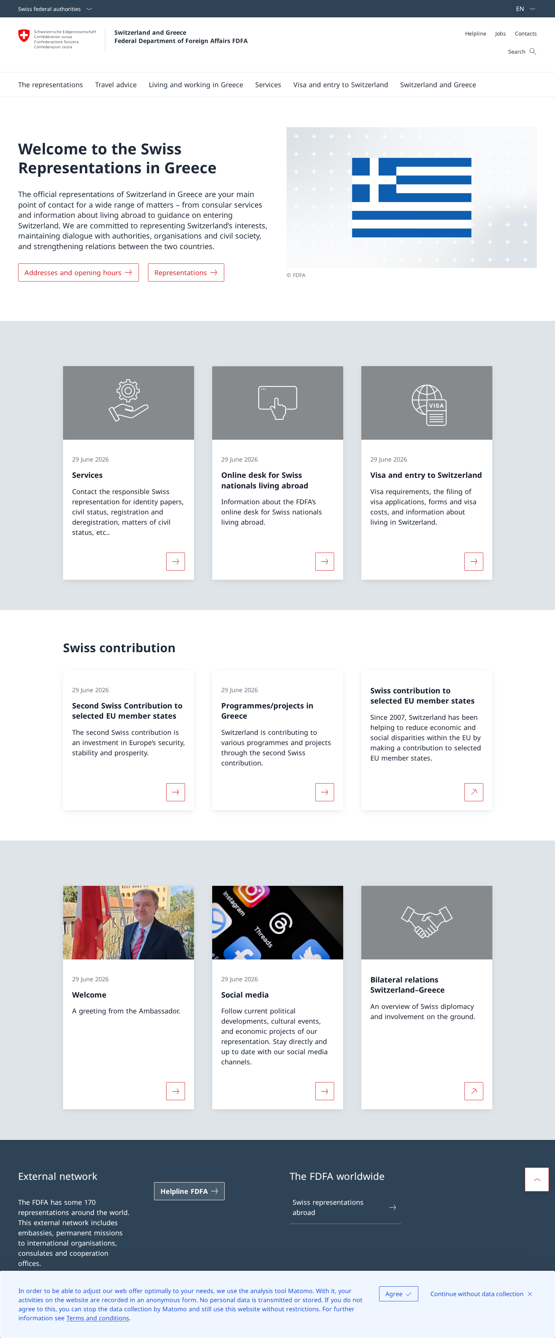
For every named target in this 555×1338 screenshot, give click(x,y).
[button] (50, 84)
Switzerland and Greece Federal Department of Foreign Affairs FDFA (181, 36)
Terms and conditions (97, 1318)
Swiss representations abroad (328, 1207)
